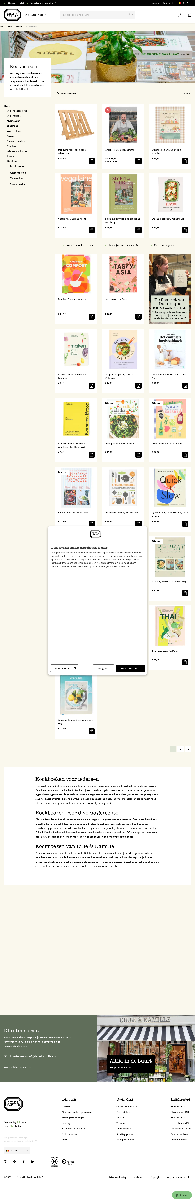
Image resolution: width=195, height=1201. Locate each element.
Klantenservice (169, 3)
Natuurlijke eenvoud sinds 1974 (123, 245)
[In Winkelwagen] (92, 161)
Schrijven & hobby (17, 151)
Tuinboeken (16, 178)
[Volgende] (188, 749)
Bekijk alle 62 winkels (120, 1067)
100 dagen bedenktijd (16, 3)
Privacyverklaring (117, 1177)
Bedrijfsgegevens (124, 1134)
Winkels (155, 3)
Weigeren (103, 668)
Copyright (155, 1177)
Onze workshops (179, 1134)
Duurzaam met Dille (181, 1128)
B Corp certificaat (125, 1139)
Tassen (11, 156)
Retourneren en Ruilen (73, 1128)
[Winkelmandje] (189, 15)
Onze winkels (123, 1112)
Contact (66, 1106)
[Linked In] (32, 1161)
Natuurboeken (18, 184)
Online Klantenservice (17, 1067)
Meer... (65, 1139)
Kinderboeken (18, 172)
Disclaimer (138, 1177)
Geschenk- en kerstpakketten (77, 1112)
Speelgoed (12, 126)
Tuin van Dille (178, 1117)
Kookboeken (18, 166)
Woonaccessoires (17, 110)
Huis (10, 27)
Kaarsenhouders (16, 141)
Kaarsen (11, 136)
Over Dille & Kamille (126, 1106)
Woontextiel (14, 115)
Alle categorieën (34, 14)
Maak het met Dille (180, 1112)
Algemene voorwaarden (179, 1177)
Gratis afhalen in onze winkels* (43, 3)
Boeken (19, 27)
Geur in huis (14, 131)
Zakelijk (120, 1117)
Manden (11, 146)
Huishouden (13, 121)
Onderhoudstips (179, 1139)
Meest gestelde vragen (73, 1117)
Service (69, 1099)
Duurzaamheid (123, 1128)
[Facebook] (23, 1161)
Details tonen (63, 668)
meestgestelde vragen (16, 1046)
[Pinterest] (14, 1161)
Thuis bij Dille (178, 1106)
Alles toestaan (129, 668)
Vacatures (121, 1123)
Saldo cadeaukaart (71, 1134)
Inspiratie (180, 1099)
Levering (66, 1123)
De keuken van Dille (181, 1123)
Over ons (124, 1099)
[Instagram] (5, 1161)
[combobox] (97, 15)
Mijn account (179, 15)
